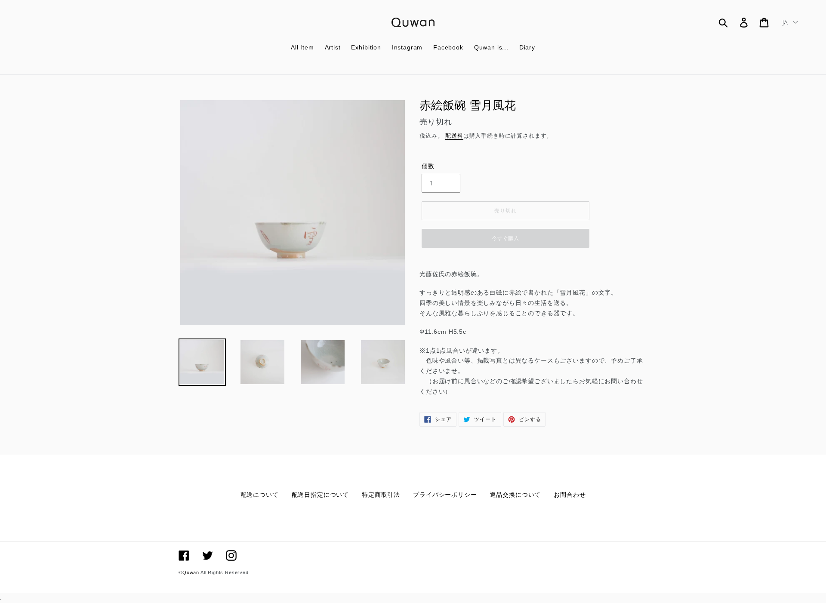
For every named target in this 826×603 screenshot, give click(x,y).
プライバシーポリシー (445, 494)
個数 (428, 166)
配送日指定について (320, 494)
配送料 (454, 135)
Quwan (190, 572)
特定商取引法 (381, 494)
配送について (259, 494)
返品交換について (515, 494)
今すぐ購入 (506, 238)
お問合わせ (570, 494)
